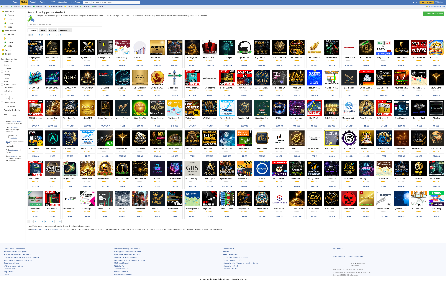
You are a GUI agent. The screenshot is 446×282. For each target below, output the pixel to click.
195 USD (122, 65)
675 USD (157, 65)
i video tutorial (17, 121)
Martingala (8, 62)
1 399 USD (349, 65)
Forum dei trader (10, 269)
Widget (8, 50)
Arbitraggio (8, 68)
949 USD (52, 65)
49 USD (157, 126)
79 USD (384, 65)
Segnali (33, 2)
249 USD (70, 65)
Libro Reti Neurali (72, 6)
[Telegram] (337, 264)
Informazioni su (228, 249)
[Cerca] (100, 24)
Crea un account (426, 2)
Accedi (415, 2)
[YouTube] (345, 264)
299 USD (296, 65)
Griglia (6, 65)
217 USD (192, 96)
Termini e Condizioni (230, 254)
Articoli (5, 6)
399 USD (105, 65)
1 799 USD (209, 65)
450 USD (384, 217)
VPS (53, 2)
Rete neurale (8, 88)
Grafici (6, 274)
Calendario (86, 6)
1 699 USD (384, 96)
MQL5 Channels (339, 256)
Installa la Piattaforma (121, 272)
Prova (8, 142)
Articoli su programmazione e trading (17, 254)
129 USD (331, 96)
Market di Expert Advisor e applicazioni (18, 260)
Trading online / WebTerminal (14, 249)
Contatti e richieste (230, 269)
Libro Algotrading (56, 6)
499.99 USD (105, 126)
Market (24, 2)
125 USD (105, 96)
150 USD (436, 65)
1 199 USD (332, 186)
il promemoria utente (39, 229)
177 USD (35, 126)
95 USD (297, 96)
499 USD (174, 65)
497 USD (262, 186)
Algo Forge (27, 6)
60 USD (297, 156)
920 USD (366, 186)
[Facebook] (334, 264)
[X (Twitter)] (341, 264)
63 (60, 35)
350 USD (279, 126)
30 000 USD (52, 126)
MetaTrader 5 (10, 11)
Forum (15, 2)
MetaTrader (75, 2)
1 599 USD (35, 65)
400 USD (436, 96)
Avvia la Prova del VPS (437, 6)
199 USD (314, 96)
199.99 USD (227, 65)
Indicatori (11, 19)
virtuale (14, 138)
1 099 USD (227, 156)
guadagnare (13, 150)
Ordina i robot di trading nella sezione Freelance (21, 257)
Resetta (14, 115)
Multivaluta (8, 91)
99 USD (262, 126)
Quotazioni (62, 2)
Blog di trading (9, 272)
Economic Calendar (355, 256)
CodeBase (16, 6)
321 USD (122, 156)
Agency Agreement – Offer (233, 260)
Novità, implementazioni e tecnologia (126, 254)
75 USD (53, 96)
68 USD (192, 65)
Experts (11, 15)
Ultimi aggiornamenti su (127, 251)
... (56, 35)
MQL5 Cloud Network (121, 263)
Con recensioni (9, 106)
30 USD (157, 96)
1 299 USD (297, 186)
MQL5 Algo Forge (119, 266)
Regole (8, 54)
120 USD (157, 156)
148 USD (244, 96)
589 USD (314, 186)
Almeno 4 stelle (9, 102)
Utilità (10, 27)
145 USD (174, 126)
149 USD (401, 65)
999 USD (70, 126)
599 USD (244, 65)
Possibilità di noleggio (12, 110)
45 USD (123, 96)
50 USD (314, 65)
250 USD (139, 96)
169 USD (87, 65)
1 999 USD (262, 65)
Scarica (121, 269)
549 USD (122, 186)
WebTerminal (98, 6)
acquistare (14, 127)
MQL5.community (55, 229)
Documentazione (41, 6)
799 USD (401, 186)
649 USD (279, 65)
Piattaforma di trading (126, 249)
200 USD (279, 96)
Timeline (226, 251)
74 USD (401, 96)
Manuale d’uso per (125, 257)
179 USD (244, 186)
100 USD (401, 126)
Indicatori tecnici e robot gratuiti (15, 251)
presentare (14, 156)
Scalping (7, 75)
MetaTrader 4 (10, 31)
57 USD (123, 126)
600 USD (139, 65)
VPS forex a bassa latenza (13, 266)
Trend (6, 81)
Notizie (6, 78)
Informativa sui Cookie (231, 266)
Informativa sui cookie (239, 279)
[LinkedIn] (349, 264)
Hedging (7, 71)
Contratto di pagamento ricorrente (235, 257)
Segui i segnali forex (11, 263)
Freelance (44, 2)
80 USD (314, 126)
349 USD (192, 186)
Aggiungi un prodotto (435, 13)
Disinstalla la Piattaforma (122, 274)
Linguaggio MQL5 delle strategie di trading (129, 260)
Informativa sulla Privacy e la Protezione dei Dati (240, 263)
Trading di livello (10, 84)
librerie (10, 23)
